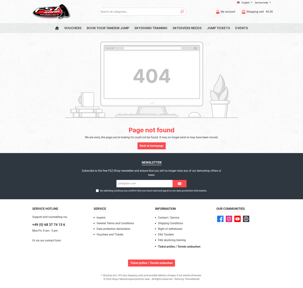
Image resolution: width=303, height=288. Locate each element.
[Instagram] (229, 219)
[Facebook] (220, 219)
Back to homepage (151, 145)
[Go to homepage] (51, 12)
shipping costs (135, 275)
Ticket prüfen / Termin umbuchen (179, 246)
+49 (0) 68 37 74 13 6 (48, 224)
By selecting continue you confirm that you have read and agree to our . (153, 190)
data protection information (191, 190)
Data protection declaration (113, 229)
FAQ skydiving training (172, 240)
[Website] (246, 219)
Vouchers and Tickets (110, 234)
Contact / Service (168, 217)
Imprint (101, 217)
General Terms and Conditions (115, 223)
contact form (53, 240)
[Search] (182, 11)
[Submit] (180, 183)
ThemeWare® (192, 279)
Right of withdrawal (170, 229)
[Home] (57, 28)
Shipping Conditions (170, 223)
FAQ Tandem (166, 234)
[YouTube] (237, 219)
